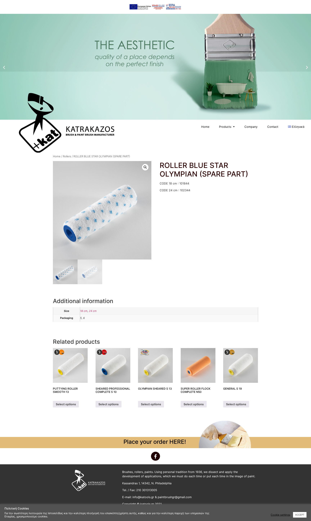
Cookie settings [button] (280, 515)
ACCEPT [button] (299, 514)
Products (225, 126)
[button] (4, 67)
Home (205, 126)
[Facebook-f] (155, 456)
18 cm (83, 310)
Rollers (67, 156)
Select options (66, 404)
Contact (272, 126)
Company (251, 126)
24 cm (93, 310)
